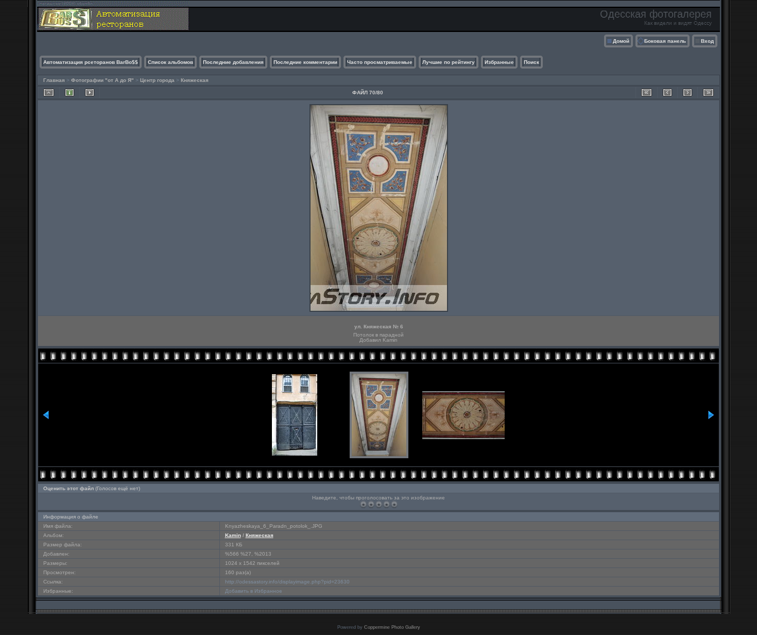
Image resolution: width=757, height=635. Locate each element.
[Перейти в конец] (708, 92)
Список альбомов (170, 62)
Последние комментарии (305, 62)
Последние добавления (233, 62)
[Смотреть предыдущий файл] (667, 92)
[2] (371, 504)
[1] (363, 504)
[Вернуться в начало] (646, 92)
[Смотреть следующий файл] (687, 92)
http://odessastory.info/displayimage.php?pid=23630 (287, 581)
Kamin (233, 535)
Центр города (157, 80)
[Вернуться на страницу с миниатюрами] (48, 92)
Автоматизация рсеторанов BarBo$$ (90, 62)
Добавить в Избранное (253, 591)
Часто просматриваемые (379, 62)
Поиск (531, 62)
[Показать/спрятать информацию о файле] (69, 92)
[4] (386, 504)
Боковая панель (665, 41)
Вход (707, 41)
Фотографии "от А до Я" (102, 80)
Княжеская (195, 80)
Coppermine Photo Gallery (392, 627)
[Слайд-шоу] (89, 92)
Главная (54, 80)
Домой (621, 41)
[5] (394, 504)
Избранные (499, 62)
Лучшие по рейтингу (448, 62)
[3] (379, 504)
